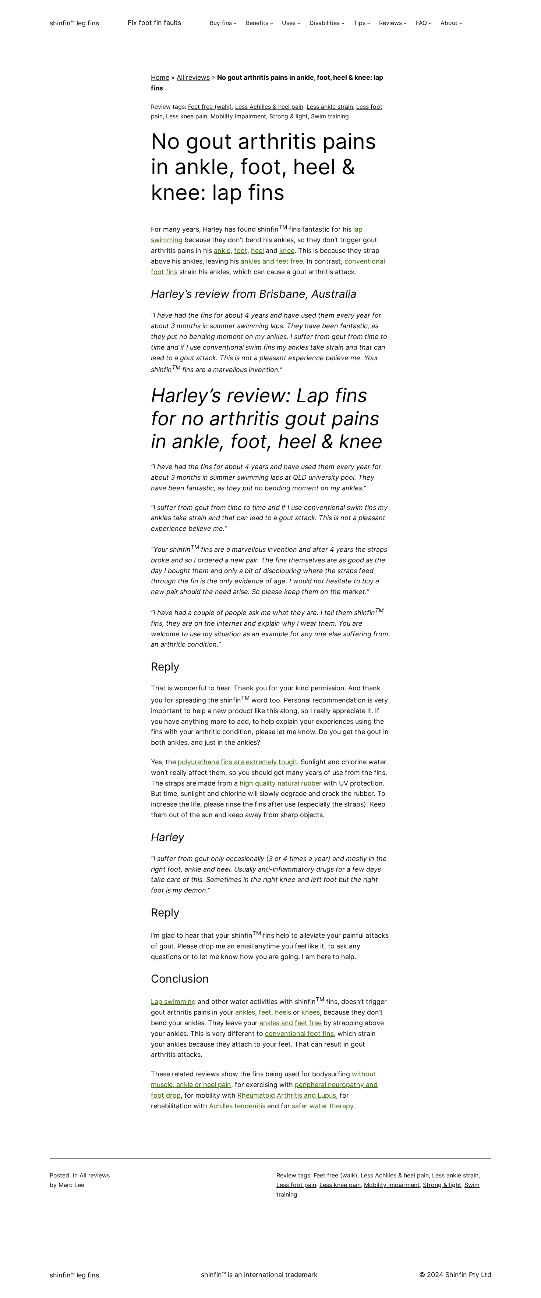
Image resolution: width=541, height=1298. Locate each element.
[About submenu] (461, 23)
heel (257, 250)
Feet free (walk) (210, 106)
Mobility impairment (238, 116)
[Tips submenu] (369, 23)
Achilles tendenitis (237, 1106)
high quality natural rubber (281, 783)
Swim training (330, 116)
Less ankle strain (330, 106)
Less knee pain (186, 116)
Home (160, 77)
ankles (245, 1012)
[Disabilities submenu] (343, 23)
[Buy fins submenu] (235, 23)
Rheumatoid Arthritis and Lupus (286, 1095)
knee (286, 250)
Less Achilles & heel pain (269, 106)
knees (310, 1012)
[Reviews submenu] (405, 23)
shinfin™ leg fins (74, 23)
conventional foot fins (299, 1033)
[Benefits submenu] (271, 23)
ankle (222, 250)
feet (265, 1012)
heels (283, 1012)
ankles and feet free (272, 261)
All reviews (193, 77)
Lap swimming (173, 1001)
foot (240, 250)
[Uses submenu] (299, 23)
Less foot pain (296, 1184)
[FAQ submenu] (430, 23)
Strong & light (288, 116)
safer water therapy (322, 1106)
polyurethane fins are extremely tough (237, 762)
